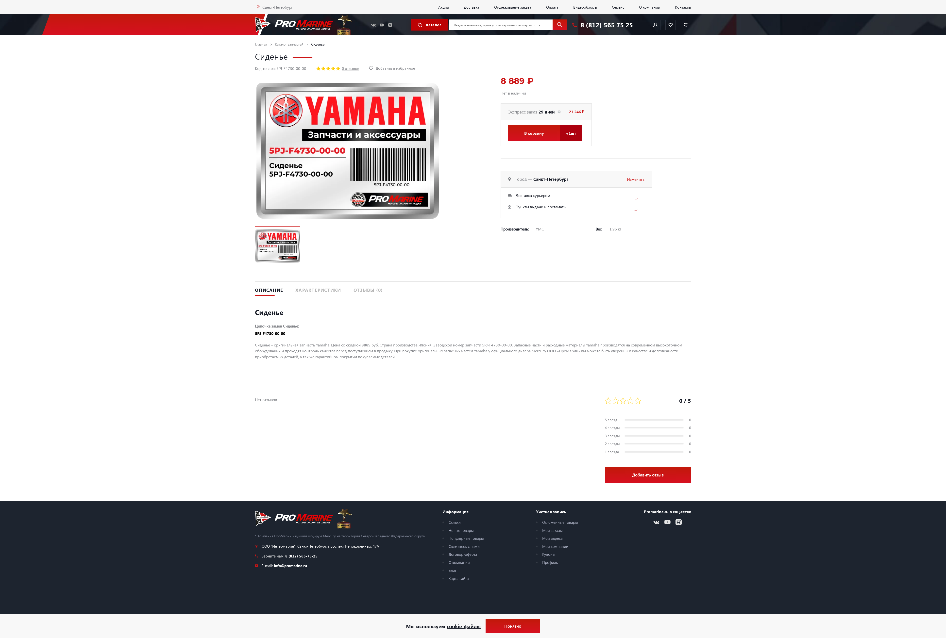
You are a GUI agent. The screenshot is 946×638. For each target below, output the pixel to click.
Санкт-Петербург (277, 7)
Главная (261, 44)
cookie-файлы (464, 626)
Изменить (635, 179)
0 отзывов (350, 68)
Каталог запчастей (289, 44)
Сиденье (317, 44)
